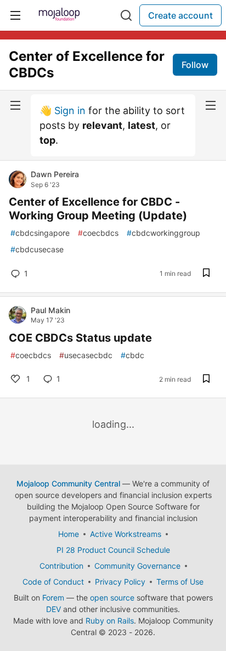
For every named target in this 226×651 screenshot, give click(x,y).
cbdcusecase (37, 249)
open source (112, 597)
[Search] (126, 15)
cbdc (132, 355)
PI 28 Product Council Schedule (113, 549)
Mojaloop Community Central (68, 483)
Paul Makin (50, 310)
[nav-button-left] (15, 105)
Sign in (70, 110)
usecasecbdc (85, 355)
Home (68, 534)
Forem (53, 597)
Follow (195, 64)
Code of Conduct (53, 581)
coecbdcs (98, 232)
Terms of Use (180, 581)
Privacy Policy (120, 581)
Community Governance (137, 565)
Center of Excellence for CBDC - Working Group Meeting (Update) (98, 208)
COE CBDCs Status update (80, 337)
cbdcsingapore (40, 232)
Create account (180, 15)
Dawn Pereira (55, 174)
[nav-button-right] (211, 105)
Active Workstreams (125, 534)
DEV (53, 609)
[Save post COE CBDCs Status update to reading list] (206, 379)
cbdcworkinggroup (163, 232)
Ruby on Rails (110, 620)
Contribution (61, 565)
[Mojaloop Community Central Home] (59, 15)
